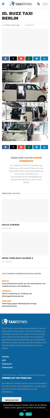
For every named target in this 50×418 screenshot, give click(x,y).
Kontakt (5, 356)
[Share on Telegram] (36, 58)
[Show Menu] (3, 4)
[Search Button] (38, 4)
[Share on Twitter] (13, 58)
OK (21, 414)
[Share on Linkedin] (44, 58)
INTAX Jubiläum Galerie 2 (17, 258)
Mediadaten (11, 400)
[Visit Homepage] (21, 3)
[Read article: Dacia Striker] (25, 210)
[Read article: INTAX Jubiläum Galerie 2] (25, 244)
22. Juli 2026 (7, 228)
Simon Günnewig (12, 25)
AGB (4, 360)
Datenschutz (7, 367)
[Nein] (47, 410)
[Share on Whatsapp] (29, 58)
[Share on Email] (21, 58)
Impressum (7, 364)
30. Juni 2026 (7, 261)
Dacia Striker (10, 225)
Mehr (29, 414)
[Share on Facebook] (5, 58)
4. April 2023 (29, 25)
